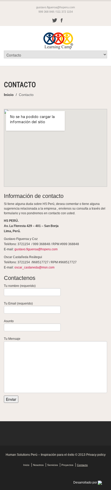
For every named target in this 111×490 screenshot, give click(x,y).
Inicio (9, 95)
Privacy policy (96, 455)
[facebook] (62, 20)
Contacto (82, 465)
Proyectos (67, 465)
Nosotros (38, 465)
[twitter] (54, 20)
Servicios (52, 465)
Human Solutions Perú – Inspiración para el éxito (40, 455)
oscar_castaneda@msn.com (34, 267)
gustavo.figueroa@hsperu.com (55, 7)
